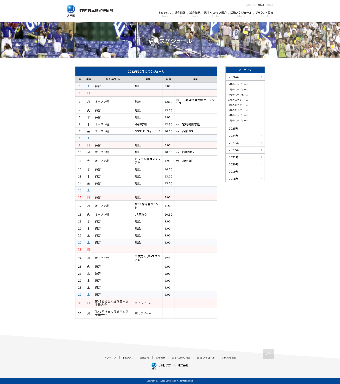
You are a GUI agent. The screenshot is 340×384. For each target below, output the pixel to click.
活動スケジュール (206, 357)
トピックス (128, 357)
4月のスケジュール (238, 105)
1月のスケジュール (238, 120)
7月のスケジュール (238, 89)
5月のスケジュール (238, 99)
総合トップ (251, 5)
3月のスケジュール (238, 110)
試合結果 (160, 357)
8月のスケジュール (238, 84)
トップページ (109, 357)
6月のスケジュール (238, 94)
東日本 (270, 5)
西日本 (261, 5)
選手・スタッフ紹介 (181, 357)
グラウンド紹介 (229, 357)
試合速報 (144, 357)
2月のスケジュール (238, 115)
